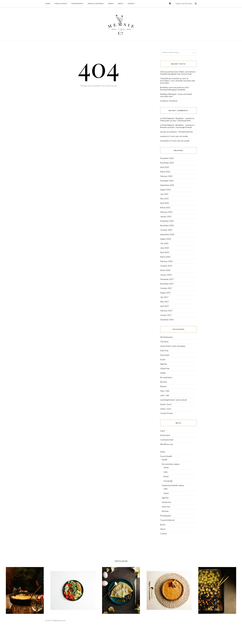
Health (163, 373)
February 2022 (166, 176)
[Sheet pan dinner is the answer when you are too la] (217, 590)
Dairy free (164, 350)
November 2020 (167, 225)
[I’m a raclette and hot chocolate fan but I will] (24, 590)
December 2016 (167, 319)
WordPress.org (166, 444)
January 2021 (166, 216)
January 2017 (166, 315)
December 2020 (167, 221)
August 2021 (165, 190)
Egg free (163, 364)
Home (47, 3)
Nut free (163, 382)
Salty (166, 472)
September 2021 (167, 185)
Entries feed (165, 435)
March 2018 (165, 270)
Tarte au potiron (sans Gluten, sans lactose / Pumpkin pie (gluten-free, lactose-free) (178, 73)
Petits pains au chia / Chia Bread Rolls (175, 120)
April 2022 (164, 167)
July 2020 (164, 243)
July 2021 (164, 194)
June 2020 (164, 248)
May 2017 (164, 302)
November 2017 (167, 284)
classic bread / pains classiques (172, 346)
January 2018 (166, 275)
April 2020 (164, 252)
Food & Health (61, 3)
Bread (166, 476)
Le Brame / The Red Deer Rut (181, 132)
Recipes (163, 386)
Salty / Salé (164, 391)
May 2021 (164, 198)
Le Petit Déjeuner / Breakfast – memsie (176, 118)
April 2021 (164, 203)
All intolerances (166, 337)
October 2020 (166, 230)
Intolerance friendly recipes (173, 485)
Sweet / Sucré (165, 404)
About (120, 3)
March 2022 (165, 172)
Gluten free (164, 368)
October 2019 (166, 266)
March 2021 (165, 207)
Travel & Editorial (96, 3)
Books (111, 3)
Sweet (166, 467)
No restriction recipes (170, 464)
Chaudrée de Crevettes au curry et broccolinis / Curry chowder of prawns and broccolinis (177, 80)
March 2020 (165, 257)
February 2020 (166, 261)
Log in (162, 431)
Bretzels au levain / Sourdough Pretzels (176, 127)
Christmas (164, 341)
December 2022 (167, 158)
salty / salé (164, 395)
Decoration (164, 355)
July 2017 (164, 297)
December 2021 (167, 181)
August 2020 (165, 239)
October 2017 (166, 288)
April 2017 (164, 306)
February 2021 (166, 212)
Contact (131, 3)
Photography (77, 3)
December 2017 (167, 279)
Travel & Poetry (166, 413)
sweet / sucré (165, 409)
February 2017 (166, 310)
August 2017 (165, 293)
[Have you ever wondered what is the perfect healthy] (73, 590)
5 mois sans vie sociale (178, 136)
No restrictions (166, 377)
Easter (162, 359)
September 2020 (167, 234)
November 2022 (167, 163)
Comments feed (166, 440)
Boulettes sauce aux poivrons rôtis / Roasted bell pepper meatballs (174, 88)
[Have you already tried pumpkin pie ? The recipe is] (169, 590)
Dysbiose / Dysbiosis (168, 101)
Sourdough (168, 481)
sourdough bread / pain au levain (173, 400)
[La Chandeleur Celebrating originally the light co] (121, 590)
